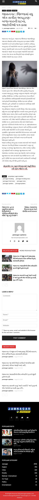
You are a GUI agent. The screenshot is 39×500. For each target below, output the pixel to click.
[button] (36, 2)
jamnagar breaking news (23, 178)
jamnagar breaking (8, 178)
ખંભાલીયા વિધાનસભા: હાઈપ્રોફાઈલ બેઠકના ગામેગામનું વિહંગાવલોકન (25, 431)
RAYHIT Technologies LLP (23, 495)
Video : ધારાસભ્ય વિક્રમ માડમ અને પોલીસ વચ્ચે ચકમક (29, 209)
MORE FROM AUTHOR (28, 250)
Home (4, 7)
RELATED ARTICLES (10, 250)
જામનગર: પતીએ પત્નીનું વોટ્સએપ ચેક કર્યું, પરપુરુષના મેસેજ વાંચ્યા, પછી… (25, 441)
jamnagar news (21, 181)
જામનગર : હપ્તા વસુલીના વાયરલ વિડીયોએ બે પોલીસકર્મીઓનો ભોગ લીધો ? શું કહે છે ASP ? (10, 211)
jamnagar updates (9, 28)
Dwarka (9, 10)
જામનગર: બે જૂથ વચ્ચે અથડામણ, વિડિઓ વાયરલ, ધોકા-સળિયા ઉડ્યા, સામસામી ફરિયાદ (24, 258)
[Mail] (19, 241)
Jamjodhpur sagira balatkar (15, 176)
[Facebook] (11, 241)
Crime (9, 7)
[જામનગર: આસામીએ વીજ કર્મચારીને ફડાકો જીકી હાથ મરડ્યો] (7, 268)
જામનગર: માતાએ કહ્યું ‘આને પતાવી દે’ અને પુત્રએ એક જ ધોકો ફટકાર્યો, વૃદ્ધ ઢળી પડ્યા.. (24, 277)
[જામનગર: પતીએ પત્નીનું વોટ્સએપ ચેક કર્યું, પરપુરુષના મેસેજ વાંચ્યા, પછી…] (7, 442)
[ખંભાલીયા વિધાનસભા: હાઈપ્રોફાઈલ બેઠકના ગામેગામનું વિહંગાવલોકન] (7, 432)
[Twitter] (23, 241)
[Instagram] (15, 241)
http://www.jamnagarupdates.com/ (19, 237)
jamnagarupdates (20, 183)
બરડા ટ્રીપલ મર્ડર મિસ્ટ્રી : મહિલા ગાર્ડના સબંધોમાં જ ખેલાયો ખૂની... (24, 450)
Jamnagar (14, 10)
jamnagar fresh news (9, 181)
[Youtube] (28, 241)
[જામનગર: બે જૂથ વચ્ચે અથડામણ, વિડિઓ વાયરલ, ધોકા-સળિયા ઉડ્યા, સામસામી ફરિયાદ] (7, 258)
